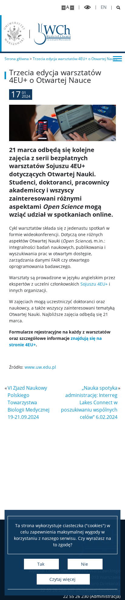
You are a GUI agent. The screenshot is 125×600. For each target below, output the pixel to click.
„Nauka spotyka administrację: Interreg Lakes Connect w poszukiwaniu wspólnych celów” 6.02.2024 (89, 402)
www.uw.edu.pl (40, 367)
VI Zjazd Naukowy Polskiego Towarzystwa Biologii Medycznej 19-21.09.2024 (28, 402)
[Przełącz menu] (117, 58)
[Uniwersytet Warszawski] (14, 33)
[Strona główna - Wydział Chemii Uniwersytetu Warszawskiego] (52, 34)
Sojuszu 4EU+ (94, 284)
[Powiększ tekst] (64, 7)
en (103, 7)
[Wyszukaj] (116, 8)
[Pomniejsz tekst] (72, 7)
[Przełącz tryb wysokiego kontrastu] (87, 7)
